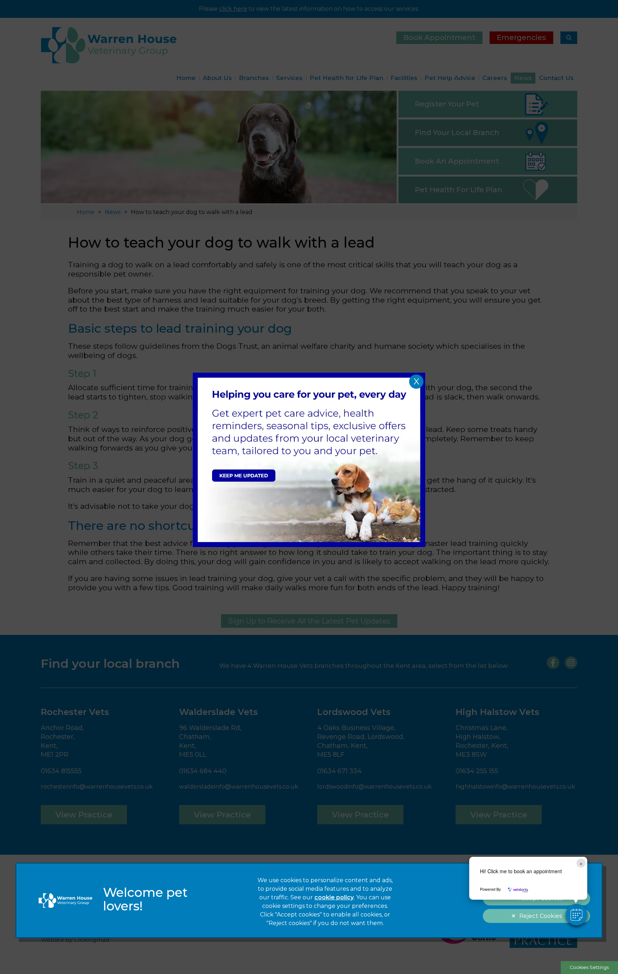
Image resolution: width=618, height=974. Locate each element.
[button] (576, 914)
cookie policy (334, 897)
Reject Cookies (540, 916)
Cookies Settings (589, 967)
